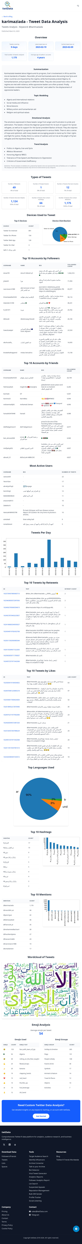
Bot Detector (34, 1170)
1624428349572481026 (11, 723)
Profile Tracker (35, 1197)
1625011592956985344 (11, 641)
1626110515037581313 (11, 748)
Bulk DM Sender (35, 1194)
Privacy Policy (7, 1225)
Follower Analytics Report (39, 1180)
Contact (5, 1218)
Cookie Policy (7, 1228)
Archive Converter (36, 1163)
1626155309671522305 (11, 650)
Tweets (4, 1160)
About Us (5, 1215)
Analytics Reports (36, 1177)
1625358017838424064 (11, 700)
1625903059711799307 (11, 655)
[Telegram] (76, 1229)
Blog (58, 1156)
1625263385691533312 (11, 757)
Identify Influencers (37, 1160)
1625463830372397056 (11, 600)
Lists (3, 1163)
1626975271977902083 (11, 715)
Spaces (4, 1166)
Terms (4, 1222)
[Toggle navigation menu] (78, 6)
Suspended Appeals (37, 1187)
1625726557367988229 (11, 731)
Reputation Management (39, 1190)
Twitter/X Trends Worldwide (67, 1160)
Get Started (41, 1116)
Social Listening (35, 1201)
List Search (33, 1184)
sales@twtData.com (40, 1211)
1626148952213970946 (11, 707)
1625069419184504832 (11, 683)
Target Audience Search (38, 1156)
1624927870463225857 (11, 615)
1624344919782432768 (11, 631)
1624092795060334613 (11, 607)
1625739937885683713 (11, 594)
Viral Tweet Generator (38, 1173)
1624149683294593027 (11, 624)
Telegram (35, 1215)
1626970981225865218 (11, 691)
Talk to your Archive (37, 1166)
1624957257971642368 (11, 661)
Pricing (4, 1211)
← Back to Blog (7, 16)
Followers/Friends (9, 1156)
